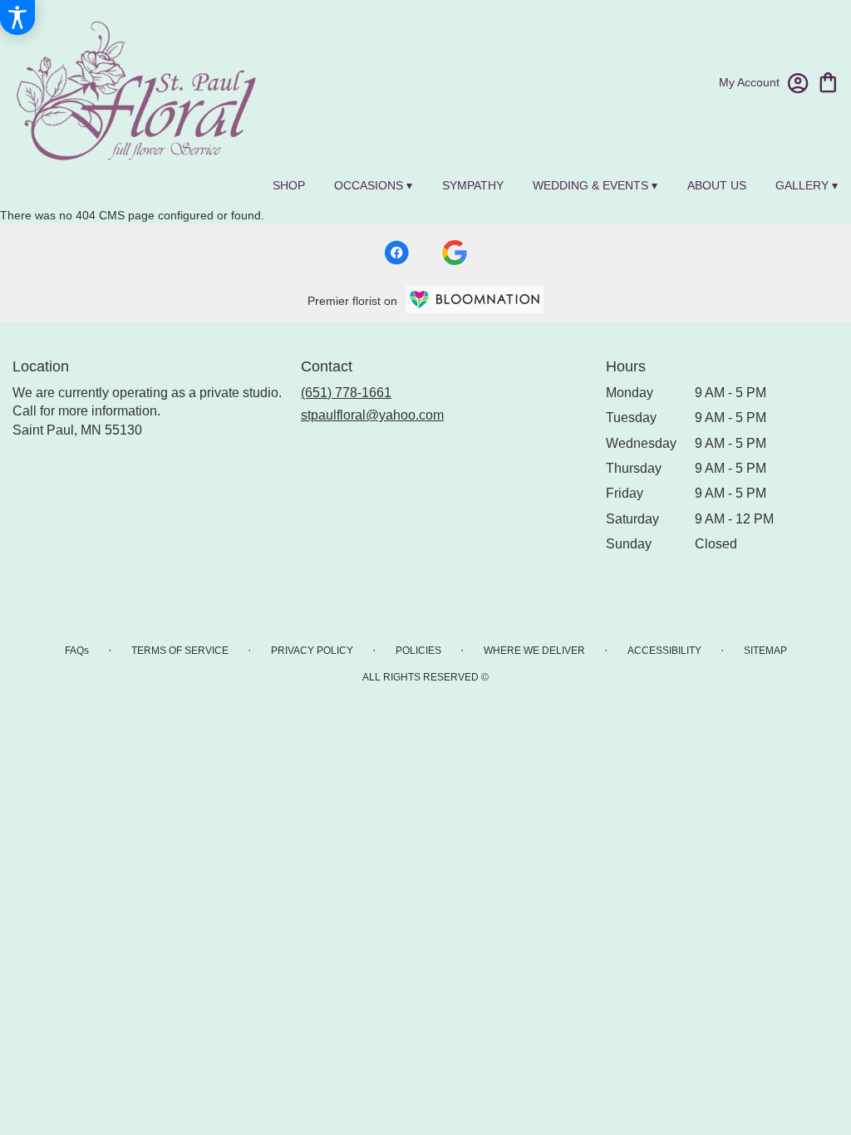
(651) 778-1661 (346, 393)
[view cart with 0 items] (828, 81)
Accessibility (664, 650)
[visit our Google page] (455, 252)
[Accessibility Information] (17, 17)
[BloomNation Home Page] (475, 299)
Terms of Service (180, 650)
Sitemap (765, 650)
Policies (418, 650)
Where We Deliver (534, 650)
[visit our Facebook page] (396, 252)
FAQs (77, 650)
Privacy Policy (312, 650)
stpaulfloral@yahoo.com (372, 415)
